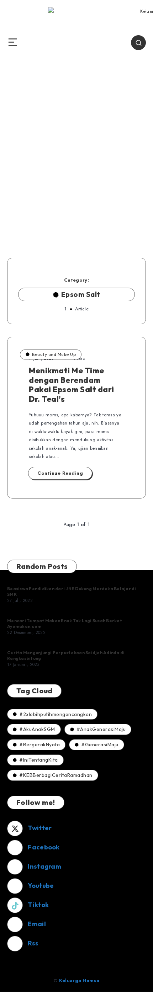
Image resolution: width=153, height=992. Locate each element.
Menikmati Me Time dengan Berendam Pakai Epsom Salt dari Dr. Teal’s (71, 385)
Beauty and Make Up (54, 354)
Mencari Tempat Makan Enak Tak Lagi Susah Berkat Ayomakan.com (64, 623)
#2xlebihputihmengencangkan (55, 714)
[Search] (138, 42)
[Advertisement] (76, 165)
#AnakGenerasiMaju (101, 729)
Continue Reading (60, 473)
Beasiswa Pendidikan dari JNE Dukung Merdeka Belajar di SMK (71, 591)
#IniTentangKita (38, 760)
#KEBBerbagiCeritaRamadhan (56, 775)
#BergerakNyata (39, 744)
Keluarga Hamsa (79, 980)
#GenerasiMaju (99, 744)
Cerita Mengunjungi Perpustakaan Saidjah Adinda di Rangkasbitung (66, 655)
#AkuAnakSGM (37, 729)
